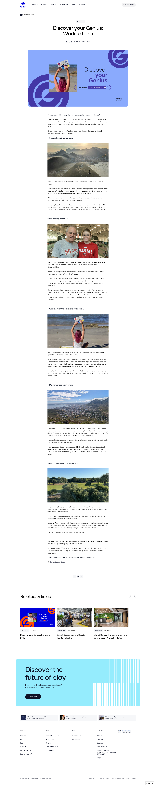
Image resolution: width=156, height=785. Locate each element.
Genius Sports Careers (58, 562)
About (99, 736)
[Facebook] (81, 576)
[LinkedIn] (78, 576)
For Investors (102, 747)
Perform (23, 736)
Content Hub (76, 736)
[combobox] (149, 783)
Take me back (29, 15)
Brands (48, 743)
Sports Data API (26, 754)
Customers (50, 750)
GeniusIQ (23, 747)
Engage (23, 739)
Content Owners (52, 747)
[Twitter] (74, 576)
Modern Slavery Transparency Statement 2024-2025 (106, 752)
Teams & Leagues (52, 736)
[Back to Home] (23, 5)
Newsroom (76, 739)
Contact (100, 743)
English (148, 783)
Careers (100, 739)
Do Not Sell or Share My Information (124, 778)
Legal (99, 758)
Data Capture (25, 750)
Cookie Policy (104, 778)
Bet (21, 743)
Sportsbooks (50, 739)
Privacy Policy (91, 778)
